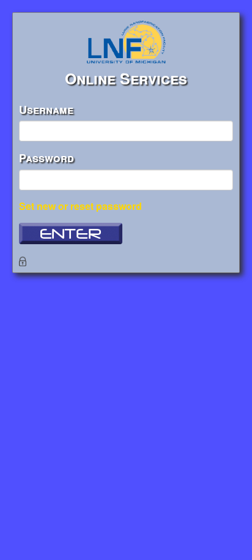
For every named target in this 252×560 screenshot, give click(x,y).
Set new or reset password (80, 206)
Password (46, 158)
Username (46, 110)
